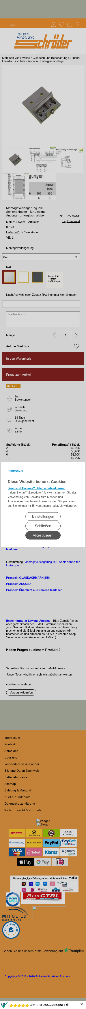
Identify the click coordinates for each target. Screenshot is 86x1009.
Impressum (15, 470)
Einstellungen (43, 516)
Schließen (43, 526)
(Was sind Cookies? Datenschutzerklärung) (37, 488)
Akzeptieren (43, 535)
